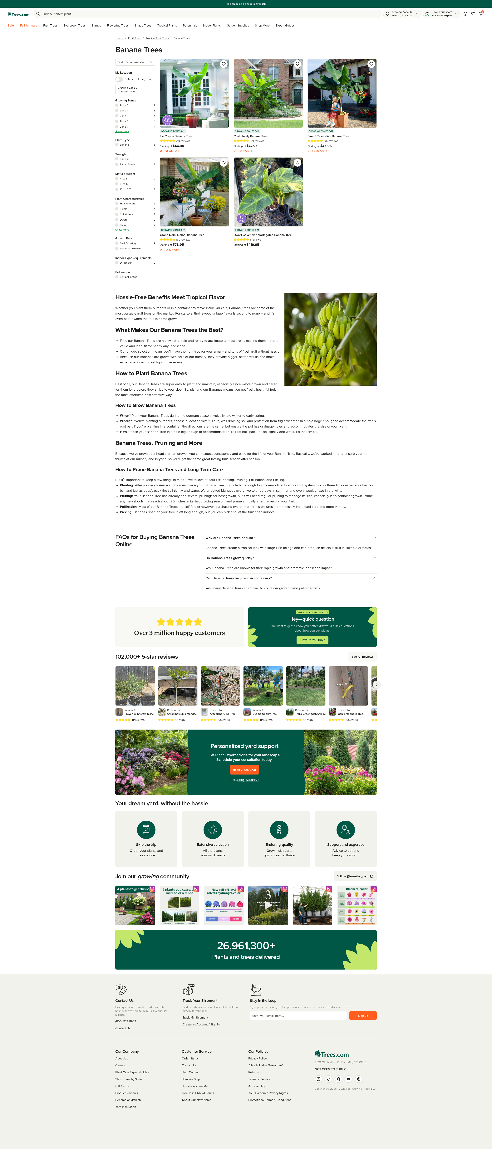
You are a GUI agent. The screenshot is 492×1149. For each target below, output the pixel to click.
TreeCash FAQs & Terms (198, 1093)
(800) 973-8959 (247, 780)
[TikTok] (328, 1079)
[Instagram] (318, 1079)
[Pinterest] (358, 1079)
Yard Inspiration (125, 1106)
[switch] (119, 79)
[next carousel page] (377, 684)
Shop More (262, 25)
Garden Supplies (238, 25)
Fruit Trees (50, 25)
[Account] (465, 13)
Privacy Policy (257, 1058)
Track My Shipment (195, 1017)
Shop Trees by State (128, 1079)
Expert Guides (285, 25)
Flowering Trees (118, 25)
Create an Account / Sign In (201, 1024)
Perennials (190, 25)
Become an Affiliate (128, 1100)
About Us (121, 1058)
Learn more (272, 3)
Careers (120, 1065)
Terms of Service (259, 1079)
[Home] (18, 14)
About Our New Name (196, 1100)
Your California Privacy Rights (268, 1093)
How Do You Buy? (312, 640)
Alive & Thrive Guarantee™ (266, 1065)
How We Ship (191, 1079)
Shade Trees (143, 25)
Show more (122, 131)
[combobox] (135, 62)
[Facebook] (338, 1079)
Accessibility (256, 1086)
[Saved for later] (223, 64)
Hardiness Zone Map (195, 1086)
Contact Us (122, 1028)
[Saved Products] (473, 13)
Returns (253, 1072)
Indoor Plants (212, 25)
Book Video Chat (244, 769)
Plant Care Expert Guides (132, 1072)
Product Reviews (126, 1093)
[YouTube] (348, 1079)
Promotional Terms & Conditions (269, 1100)
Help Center (190, 1072)
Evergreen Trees (75, 25)
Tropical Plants (167, 25)
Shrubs (96, 25)
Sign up (363, 1015)
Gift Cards (122, 1086)
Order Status (190, 1058)
